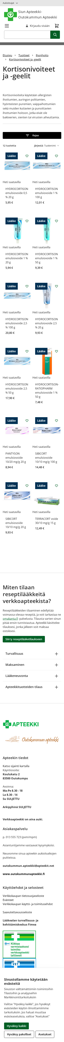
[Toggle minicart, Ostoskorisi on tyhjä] (57, 26)
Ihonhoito (42, 55)
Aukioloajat (8, 2)
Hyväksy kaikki (16, 1026)
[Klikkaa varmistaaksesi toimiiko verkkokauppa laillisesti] (32, 944)
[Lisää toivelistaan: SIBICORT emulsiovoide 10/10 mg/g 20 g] (27, 485)
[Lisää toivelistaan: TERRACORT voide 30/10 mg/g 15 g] (56, 485)
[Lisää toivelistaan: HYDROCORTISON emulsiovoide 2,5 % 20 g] (56, 286)
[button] (32, 135)
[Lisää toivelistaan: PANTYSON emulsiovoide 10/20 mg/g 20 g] (27, 420)
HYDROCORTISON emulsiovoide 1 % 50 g (46, 258)
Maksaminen (14, 665)
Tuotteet (24, 55)
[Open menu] (7, 26)
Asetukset (44, 1034)
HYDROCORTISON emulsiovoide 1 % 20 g (16, 258)
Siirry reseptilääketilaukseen (23, 639)
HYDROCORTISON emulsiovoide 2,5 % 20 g (46, 323)
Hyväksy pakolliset (19, 1034)
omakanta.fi (10, 619)
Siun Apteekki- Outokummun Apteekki (37, 14)
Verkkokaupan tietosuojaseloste (23, 896)
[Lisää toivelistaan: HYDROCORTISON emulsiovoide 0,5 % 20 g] (27, 155)
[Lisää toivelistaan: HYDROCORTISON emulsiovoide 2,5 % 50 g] (27, 351)
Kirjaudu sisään (40, 26)
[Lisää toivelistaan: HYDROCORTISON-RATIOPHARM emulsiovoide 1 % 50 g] (56, 351)
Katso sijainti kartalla (16, 766)
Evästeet (8, 900)
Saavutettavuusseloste (17, 912)
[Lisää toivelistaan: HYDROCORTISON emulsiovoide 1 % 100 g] (56, 155)
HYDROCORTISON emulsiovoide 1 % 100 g (46, 193)
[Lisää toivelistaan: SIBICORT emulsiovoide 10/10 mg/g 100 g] (56, 420)
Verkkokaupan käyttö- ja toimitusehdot (28, 904)
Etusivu (7, 55)
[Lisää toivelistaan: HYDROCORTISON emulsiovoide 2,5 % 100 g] (27, 286)
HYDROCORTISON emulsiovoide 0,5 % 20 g (16, 193)
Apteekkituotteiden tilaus (23, 687)
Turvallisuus (14, 653)
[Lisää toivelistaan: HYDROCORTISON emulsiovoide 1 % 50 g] (56, 221)
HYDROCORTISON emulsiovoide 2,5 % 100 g (16, 323)
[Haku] (55, 35)
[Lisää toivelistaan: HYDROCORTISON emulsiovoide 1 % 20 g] (27, 221)
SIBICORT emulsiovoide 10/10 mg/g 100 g (46, 458)
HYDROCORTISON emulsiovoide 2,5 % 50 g (16, 388)
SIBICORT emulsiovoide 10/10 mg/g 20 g (15, 523)
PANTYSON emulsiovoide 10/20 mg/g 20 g (15, 458)
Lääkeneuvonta (16, 676)
